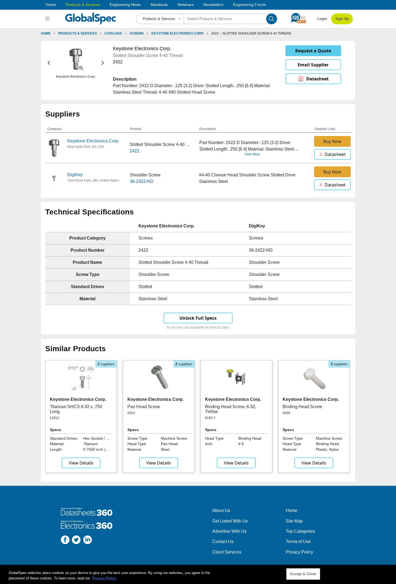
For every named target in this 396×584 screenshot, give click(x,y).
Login (322, 19)
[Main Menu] (48, 19)
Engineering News (125, 4)
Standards (159, 4)
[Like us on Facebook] (65, 540)
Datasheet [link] (317, 79)
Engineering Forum (249, 4)
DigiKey (75, 174)
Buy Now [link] (332, 141)
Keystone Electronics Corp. (93, 141)
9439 (286, 413)
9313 (131, 413)
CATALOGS (113, 33)
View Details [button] (81, 463)
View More (252, 154)
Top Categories (300, 531)
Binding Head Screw (302, 406)
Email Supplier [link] (313, 65)
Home (51, 4)
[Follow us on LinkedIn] (87, 540)
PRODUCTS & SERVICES (77, 33)
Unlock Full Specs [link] (198, 318)
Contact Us (223, 541)
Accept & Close (303, 574)
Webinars (186, 4)
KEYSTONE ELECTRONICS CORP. (177, 33)
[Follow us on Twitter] (76, 540)
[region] (198, 574)
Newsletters (213, 4)
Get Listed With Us (230, 521)
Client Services (226, 552)
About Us (221, 510)
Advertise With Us (229, 531)
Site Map (294, 521)
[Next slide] (102, 63)
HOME (46, 33)
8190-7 (210, 418)
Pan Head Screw (143, 406)
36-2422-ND (142, 181)
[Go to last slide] (49, 63)
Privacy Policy (299, 552)
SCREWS (137, 33)
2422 (134, 151)
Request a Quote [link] (313, 51)
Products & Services (83, 4)
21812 (54, 418)
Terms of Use (298, 541)
